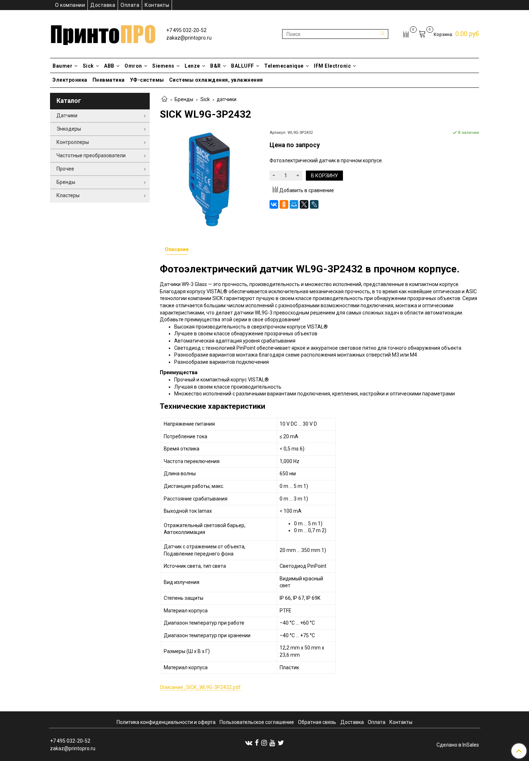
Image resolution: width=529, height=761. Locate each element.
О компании (70, 5)
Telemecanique (284, 66)
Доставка (102, 5)
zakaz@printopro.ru (189, 38)
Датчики (66, 115)
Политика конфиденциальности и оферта (166, 722)
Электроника (70, 80)
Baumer (62, 66)
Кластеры (68, 195)
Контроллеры (72, 142)
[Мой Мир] (294, 204)
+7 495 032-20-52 (186, 30)
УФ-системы (147, 80)
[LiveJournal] (314, 204)
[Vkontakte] (248, 742)
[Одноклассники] (284, 204)
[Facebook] (257, 742)
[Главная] (164, 99)
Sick (88, 66)
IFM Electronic (332, 66)
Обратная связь (317, 722)
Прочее (65, 169)
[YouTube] (272, 742)
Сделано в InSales (458, 744)
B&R (215, 66)
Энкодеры (68, 129)
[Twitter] (281, 742)
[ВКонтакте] (274, 204)
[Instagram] (264, 742)
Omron (133, 66)
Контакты (157, 5)
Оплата (130, 5)
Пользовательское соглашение (257, 722)
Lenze (192, 66)
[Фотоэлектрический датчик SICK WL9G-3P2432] (209, 179)
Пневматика (108, 80)
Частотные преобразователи (91, 155)
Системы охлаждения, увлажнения (216, 80)
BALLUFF (242, 66)
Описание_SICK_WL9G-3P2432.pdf (200, 687)
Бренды (184, 99)
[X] (304, 204)
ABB (109, 66)
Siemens (163, 66)
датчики (226, 99)
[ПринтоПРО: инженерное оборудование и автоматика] (103, 32)
